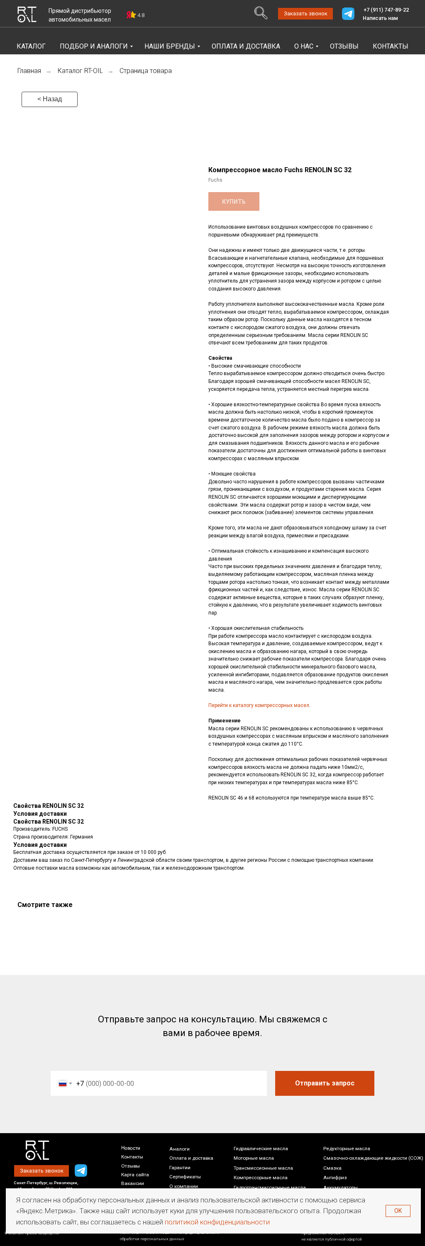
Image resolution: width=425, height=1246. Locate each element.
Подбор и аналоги (94, 46)
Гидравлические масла (261, 1148)
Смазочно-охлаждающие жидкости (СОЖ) (373, 1158)
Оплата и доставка (191, 1158)
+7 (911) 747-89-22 (386, 10)
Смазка (332, 1168)
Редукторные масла (346, 1148)
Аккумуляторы (340, 1187)
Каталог (31, 46)
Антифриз (335, 1177)
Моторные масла (254, 1158)
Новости (130, 1148)
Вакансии (132, 1183)
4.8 (140, 15)
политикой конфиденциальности (217, 1222)
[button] (305, 14)
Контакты (390, 46)
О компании (183, 1186)
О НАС (303, 46)
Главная (29, 71)
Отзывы (344, 46)
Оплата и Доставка (246, 46)
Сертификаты (185, 1177)
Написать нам (380, 18)
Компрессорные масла (261, 1177)
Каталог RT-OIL (80, 71)
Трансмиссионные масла (263, 1168)
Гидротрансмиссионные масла (270, 1187)
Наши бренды (169, 46)
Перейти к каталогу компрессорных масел (258, 705)
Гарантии (180, 1167)
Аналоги (179, 1149)
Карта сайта (135, 1175)
